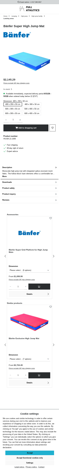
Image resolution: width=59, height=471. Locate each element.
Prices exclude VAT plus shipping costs (16, 83)
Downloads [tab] (7, 182)
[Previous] (5, 256)
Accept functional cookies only (30, 458)
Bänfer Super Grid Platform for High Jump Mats (28, 251)
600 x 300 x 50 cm (12, 113)
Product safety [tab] (8, 188)
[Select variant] (39, 287)
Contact (41, 467)
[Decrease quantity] (6, 120)
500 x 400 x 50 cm (31, 109)
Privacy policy (31, 467)
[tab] (29, 172)
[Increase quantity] (20, 120)
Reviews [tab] (5, 200)
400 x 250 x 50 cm (12, 104)
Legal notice (20, 467)
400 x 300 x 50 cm (32, 104)
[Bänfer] (29, 34)
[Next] (53, 256)
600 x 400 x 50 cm (31, 113)
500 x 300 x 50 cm (12, 109)
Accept (30, 453)
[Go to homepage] (29, 9)
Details (29, 294)
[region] (29, 60)
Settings (29, 463)
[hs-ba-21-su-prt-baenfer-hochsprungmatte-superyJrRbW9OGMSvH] (29, 60)
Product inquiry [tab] (9, 194)
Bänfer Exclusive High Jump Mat (24, 338)
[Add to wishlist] (50, 217)
